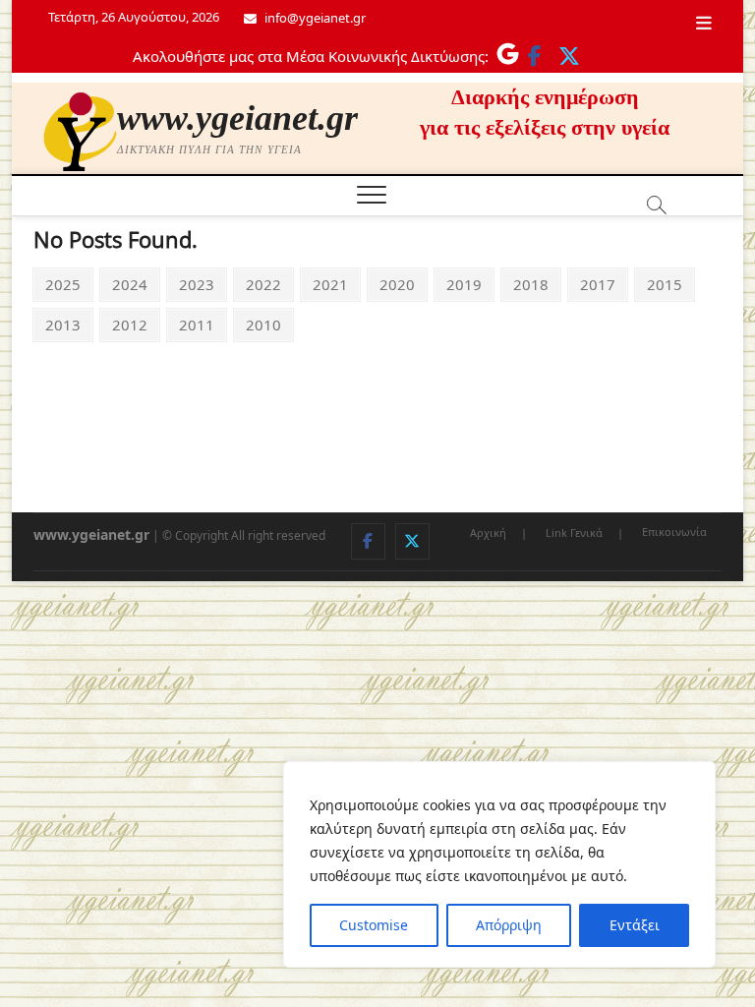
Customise (373, 925)
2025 (62, 283)
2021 (330, 283)
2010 (263, 324)
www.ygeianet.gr (237, 118)
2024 (129, 283)
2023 (196, 283)
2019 (463, 283)
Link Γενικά (574, 532)
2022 (263, 283)
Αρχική (488, 532)
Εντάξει (635, 925)
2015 (664, 283)
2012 (129, 324)
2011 (196, 324)
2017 (597, 283)
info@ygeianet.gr (313, 18)
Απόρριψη (509, 925)
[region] (499, 864)
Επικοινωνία (674, 531)
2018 (530, 283)
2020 (396, 283)
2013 (62, 324)
